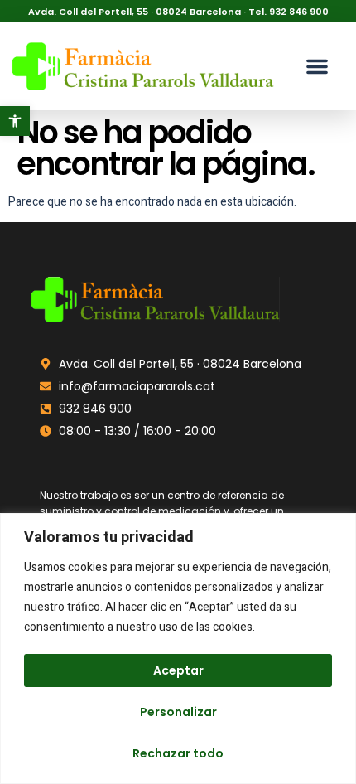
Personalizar (178, 712)
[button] (15, 121)
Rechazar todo (178, 753)
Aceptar (178, 670)
